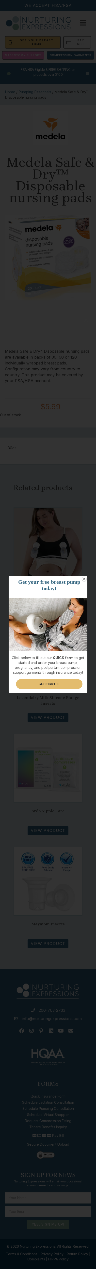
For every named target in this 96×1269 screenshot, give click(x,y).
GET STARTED (49, 684)
